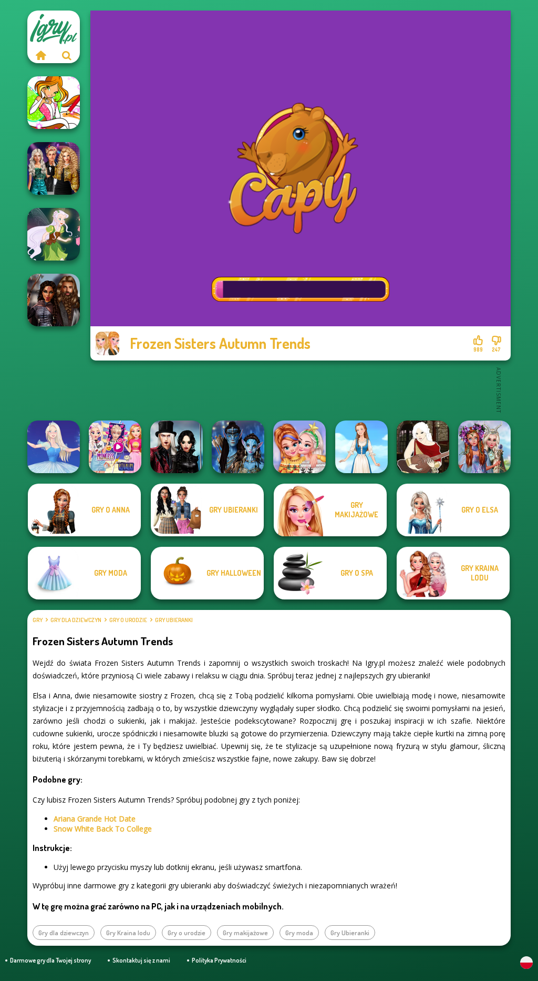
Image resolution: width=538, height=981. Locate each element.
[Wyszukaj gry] (67, 55)
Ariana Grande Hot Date (95, 819)
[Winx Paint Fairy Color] (53, 102)
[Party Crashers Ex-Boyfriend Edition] (53, 168)
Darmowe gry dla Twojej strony (50, 960)
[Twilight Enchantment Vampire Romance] (176, 447)
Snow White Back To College (103, 829)
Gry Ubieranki (174, 620)
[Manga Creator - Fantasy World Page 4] (423, 447)
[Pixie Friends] (53, 234)
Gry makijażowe (245, 932)
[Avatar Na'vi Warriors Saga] (238, 447)
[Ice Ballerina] (53, 447)
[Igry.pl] (40, 55)
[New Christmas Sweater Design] (299, 447)
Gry (38, 620)
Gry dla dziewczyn (75, 620)
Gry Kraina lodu (128, 932)
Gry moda (299, 932)
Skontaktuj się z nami (141, 960)
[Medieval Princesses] (53, 300)
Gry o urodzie (128, 620)
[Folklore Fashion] (361, 447)
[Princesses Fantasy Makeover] (484, 447)
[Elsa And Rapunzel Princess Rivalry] (115, 447)
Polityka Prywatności (219, 960)
